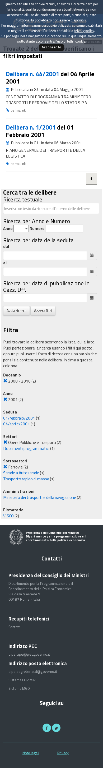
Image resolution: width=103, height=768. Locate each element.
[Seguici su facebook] (47, 728)
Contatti (14, 626)
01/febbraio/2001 (19, 418)
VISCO (8, 516)
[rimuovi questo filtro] (5, 381)
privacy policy (84, 30)
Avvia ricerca (16, 310)
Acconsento (51, 47)
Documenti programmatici (26, 448)
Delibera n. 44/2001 (33, 74)
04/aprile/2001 (16, 424)
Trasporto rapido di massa (26, 479)
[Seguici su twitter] (56, 728)
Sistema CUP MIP (21, 680)
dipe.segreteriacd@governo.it (32, 671)
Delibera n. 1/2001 (31, 127)
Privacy (63, 753)
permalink (18, 110)
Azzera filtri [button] (43, 310)
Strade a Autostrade (21, 473)
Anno (8, 229)
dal (6, 246)
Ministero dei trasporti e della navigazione (39, 497)
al (5, 263)
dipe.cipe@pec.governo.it (29, 654)
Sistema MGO (19, 688)
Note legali (30, 753)
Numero (37, 229)
